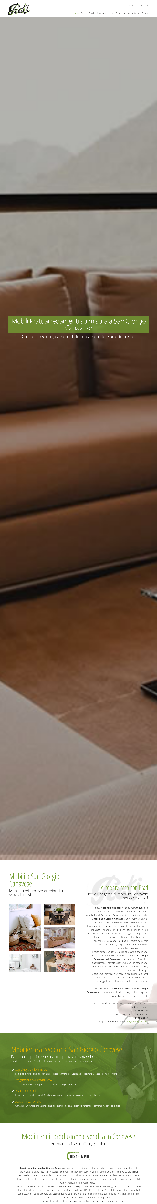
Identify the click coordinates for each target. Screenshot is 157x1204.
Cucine (84, 13)
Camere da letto (106, 13)
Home (76, 13)
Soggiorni (93, 13)
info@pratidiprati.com (137, 1021)
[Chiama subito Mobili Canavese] (78, 1156)
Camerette (120, 13)
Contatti (145, 13)
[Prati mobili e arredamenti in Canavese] (19, 9)
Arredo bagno (133, 13)
